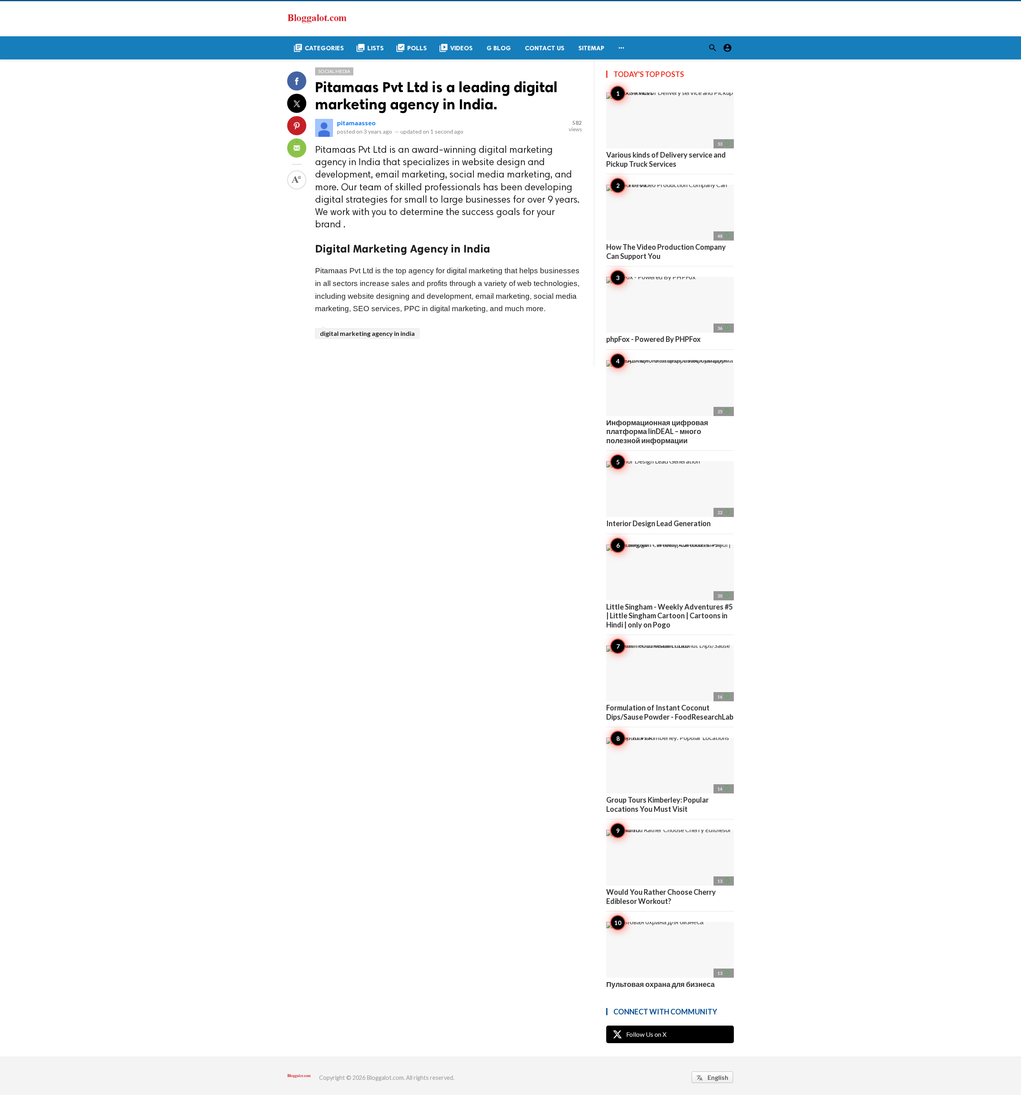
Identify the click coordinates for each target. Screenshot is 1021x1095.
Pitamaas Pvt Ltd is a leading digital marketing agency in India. (436, 96)
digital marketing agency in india (367, 333)
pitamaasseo (356, 122)
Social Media (334, 71)
